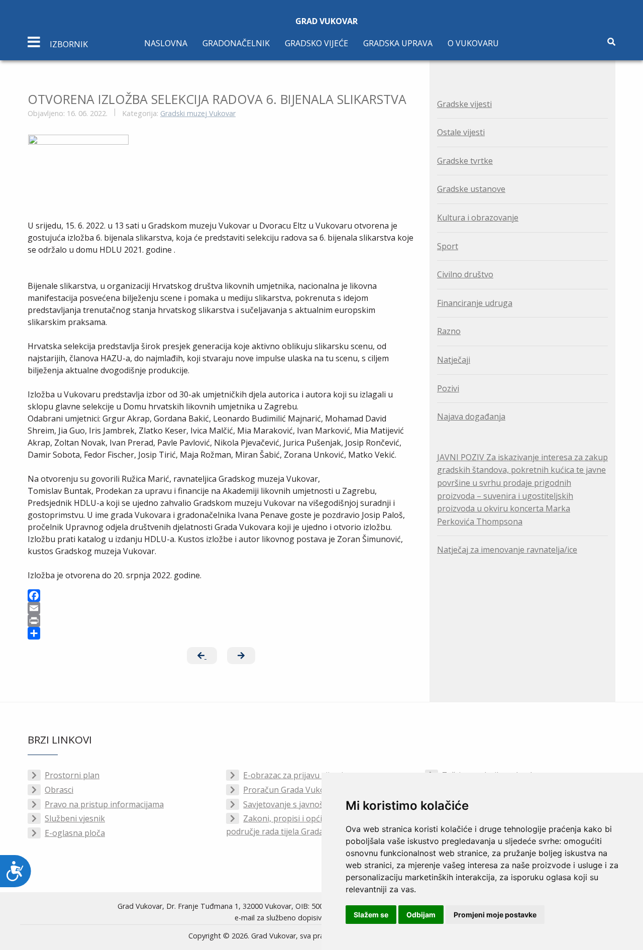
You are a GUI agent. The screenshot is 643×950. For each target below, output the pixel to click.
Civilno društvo (465, 274)
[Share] (221, 633)
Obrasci (59, 789)
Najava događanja (471, 416)
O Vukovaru (473, 43)
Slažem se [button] (371, 914)
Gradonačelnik (236, 43)
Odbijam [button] (421, 914)
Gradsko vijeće (316, 43)
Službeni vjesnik (75, 818)
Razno (449, 331)
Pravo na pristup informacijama (104, 804)
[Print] (221, 620)
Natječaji (453, 359)
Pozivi (448, 388)
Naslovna (165, 43)
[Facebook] (221, 595)
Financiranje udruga (474, 302)
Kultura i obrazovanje (477, 217)
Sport (447, 246)
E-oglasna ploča (75, 832)
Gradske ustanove (471, 188)
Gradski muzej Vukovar (198, 113)
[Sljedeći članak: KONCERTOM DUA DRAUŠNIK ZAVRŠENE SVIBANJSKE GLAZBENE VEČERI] (241, 655)
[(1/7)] (78, 168)
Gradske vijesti (464, 104)
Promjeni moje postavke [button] (495, 914)
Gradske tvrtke (465, 160)
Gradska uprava (398, 43)
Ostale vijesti (461, 132)
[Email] (221, 608)
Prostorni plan (72, 775)
